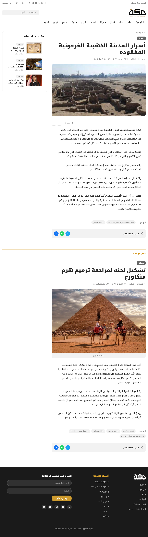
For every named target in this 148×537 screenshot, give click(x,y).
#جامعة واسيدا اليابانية (79, 431)
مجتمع (65, 22)
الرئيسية (140, 22)
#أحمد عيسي (113, 431)
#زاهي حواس (98, 222)
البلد (130, 22)
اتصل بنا (142, 484)
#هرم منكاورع (128, 431)
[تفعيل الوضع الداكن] (23, 3)
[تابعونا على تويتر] (46, 3)
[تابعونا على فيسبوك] (42, 3)
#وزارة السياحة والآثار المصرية (132, 436)
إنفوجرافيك (104, 491)
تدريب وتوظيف (139, 504)
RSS (144, 494)
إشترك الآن (61, 498)
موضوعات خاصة (102, 482)
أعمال (112, 22)
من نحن (142, 489)
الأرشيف (142, 499)
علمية (74, 22)
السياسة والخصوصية (137, 509)
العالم (121, 22)
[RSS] (30, 3)
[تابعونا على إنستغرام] (39, 3)
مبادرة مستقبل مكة (100, 486)
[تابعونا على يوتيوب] (36, 3)
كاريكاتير (105, 496)
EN (17, 3)
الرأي (83, 22)
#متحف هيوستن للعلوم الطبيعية (121, 222)
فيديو (55, 22)
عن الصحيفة (6, 3)
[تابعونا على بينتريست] (33, 3)
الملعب (92, 22)
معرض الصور (103, 501)
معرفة (103, 22)
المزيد (46, 22)
